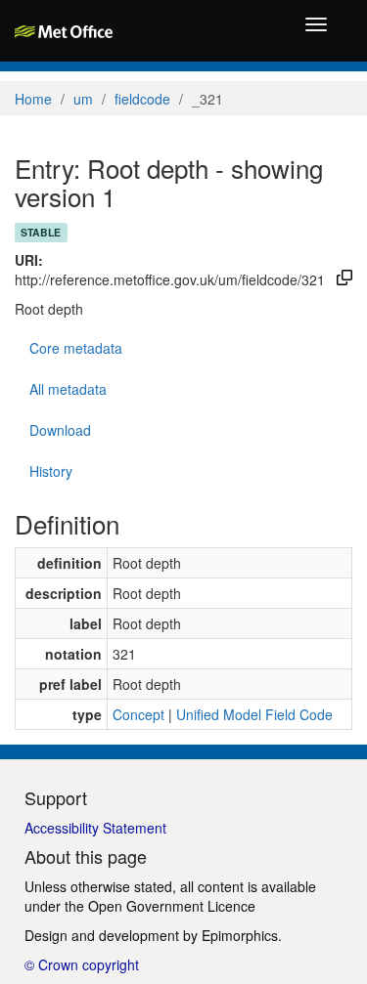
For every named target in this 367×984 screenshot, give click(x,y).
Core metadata (75, 348)
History (50, 471)
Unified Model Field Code (254, 714)
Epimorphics (240, 935)
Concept (138, 714)
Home (33, 98)
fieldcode (142, 98)
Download (60, 430)
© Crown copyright (81, 964)
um (83, 98)
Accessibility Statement (95, 827)
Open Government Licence (171, 906)
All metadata (68, 389)
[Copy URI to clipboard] (344, 279)
